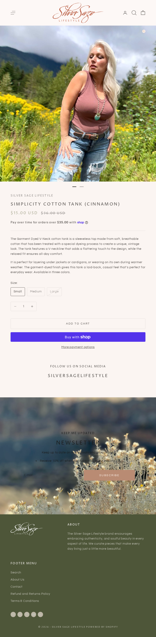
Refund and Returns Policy (30, 593)
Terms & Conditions (25, 600)
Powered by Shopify (102, 626)
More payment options (78, 347)
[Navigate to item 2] (82, 186)
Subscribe (109, 475)
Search (16, 572)
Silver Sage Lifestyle (32, 196)
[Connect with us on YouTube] (33, 614)
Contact (17, 586)
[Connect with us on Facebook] (20, 614)
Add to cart (78, 323)
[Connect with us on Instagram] (13, 614)
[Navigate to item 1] (74, 186)
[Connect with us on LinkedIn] (40, 614)
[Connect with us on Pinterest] (26, 614)
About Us (17, 579)
